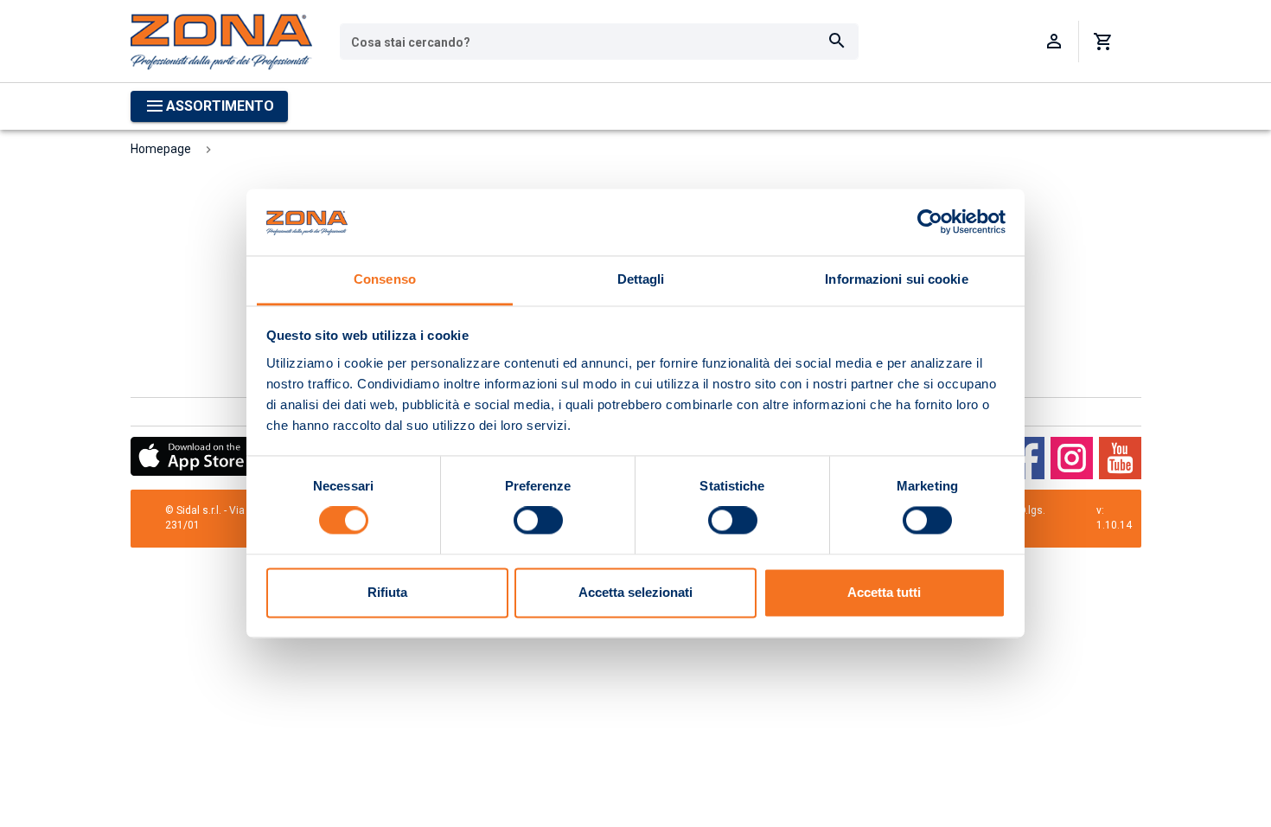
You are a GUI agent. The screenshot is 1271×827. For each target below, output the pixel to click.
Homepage (161, 149)
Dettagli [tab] (641, 279)
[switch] (538, 521)
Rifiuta (387, 592)
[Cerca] (837, 41)
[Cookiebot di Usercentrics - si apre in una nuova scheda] (930, 222)
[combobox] (599, 41)
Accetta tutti (884, 592)
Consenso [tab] (385, 279)
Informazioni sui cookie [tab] (896, 279)
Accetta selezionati (635, 592)
